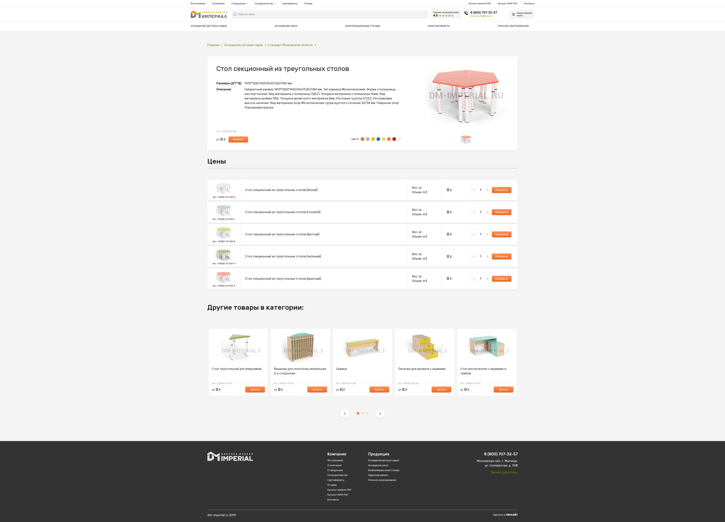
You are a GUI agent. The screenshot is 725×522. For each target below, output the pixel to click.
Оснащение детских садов (209, 26)
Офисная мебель (439, 26)
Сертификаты (289, 3)
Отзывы (308, 3)
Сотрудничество (264, 3)
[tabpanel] (238, 362)
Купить (255, 389)
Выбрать (238, 139)
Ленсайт (512, 514)
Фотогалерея (198, 3)
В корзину (501, 190)
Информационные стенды (362, 26)
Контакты (529, 3)
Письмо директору (504, 472)
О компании (218, 3)
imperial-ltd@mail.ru (481, 16)
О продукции (238, 3)
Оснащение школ (286, 26)
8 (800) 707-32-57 (483, 12)
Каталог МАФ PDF (507, 3)
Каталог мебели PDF (480, 3)
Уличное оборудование (513, 26)
